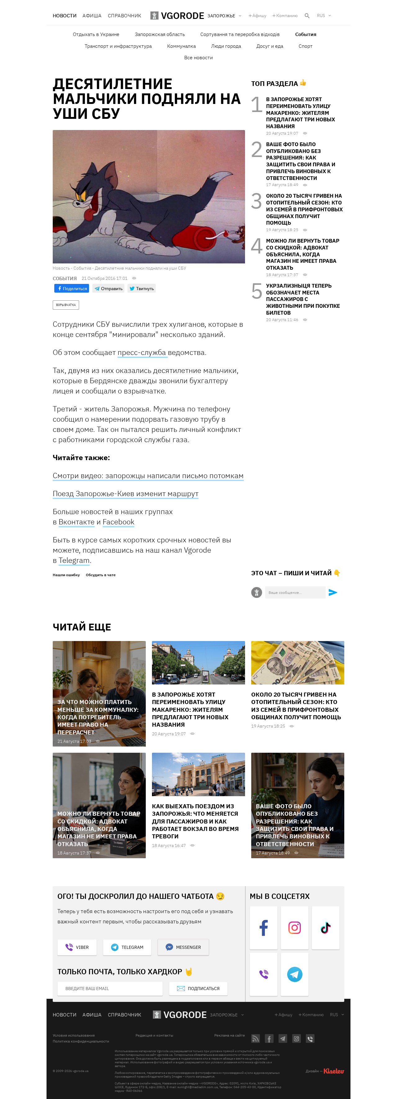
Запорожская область (160, 34)
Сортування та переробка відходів (240, 34)
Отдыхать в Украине (96, 34)
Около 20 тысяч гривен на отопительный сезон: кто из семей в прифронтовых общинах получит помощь (304, 209)
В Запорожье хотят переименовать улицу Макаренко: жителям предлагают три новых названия (300, 113)
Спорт (306, 46)
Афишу (259, 15)
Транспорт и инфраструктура (118, 46)
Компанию (287, 15)
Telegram (74, 560)
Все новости (198, 57)
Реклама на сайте (229, 1035)
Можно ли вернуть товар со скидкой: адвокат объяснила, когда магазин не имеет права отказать (302, 254)
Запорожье (224, 1015)
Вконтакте (77, 522)
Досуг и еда (269, 46)
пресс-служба (143, 352)
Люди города (226, 46)
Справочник (124, 15)
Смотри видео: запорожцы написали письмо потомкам (148, 475)
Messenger (188, 947)
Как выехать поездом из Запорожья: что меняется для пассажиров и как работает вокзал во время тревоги (195, 821)
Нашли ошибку (66, 575)
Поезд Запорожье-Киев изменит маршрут (125, 493)
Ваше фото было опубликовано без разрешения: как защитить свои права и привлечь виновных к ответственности (300, 161)
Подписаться (204, 988)
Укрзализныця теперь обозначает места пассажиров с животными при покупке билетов (303, 299)
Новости (64, 15)
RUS (321, 15)
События (305, 34)
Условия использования (74, 1035)
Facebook (118, 522)
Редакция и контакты (154, 1035)
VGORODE (185, 1014)
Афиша (92, 15)
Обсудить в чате (101, 575)
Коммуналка (181, 46)
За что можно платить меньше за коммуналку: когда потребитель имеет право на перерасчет (98, 717)
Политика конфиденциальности (81, 1041)
